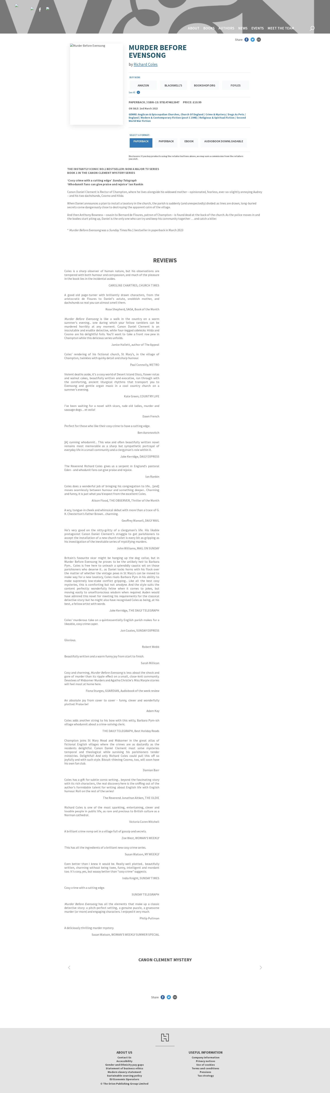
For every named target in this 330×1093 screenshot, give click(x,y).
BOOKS (209, 28)
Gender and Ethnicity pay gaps (124, 1064)
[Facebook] (39, 9)
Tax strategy (205, 1075)
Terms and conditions (205, 1068)
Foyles (236, 85)
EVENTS (257, 28)
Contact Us (124, 1057)
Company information (205, 1057)
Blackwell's (173, 85)
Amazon (143, 85)
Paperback (166, 141)
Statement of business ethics (124, 1068)
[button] (69, 967)
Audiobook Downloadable (223, 141)
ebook (189, 141)
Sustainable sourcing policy (124, 1075)
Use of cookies (205, 1064)
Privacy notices (205, 1061)
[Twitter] (32, 8)
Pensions (205, 1072)
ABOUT (193, 28)
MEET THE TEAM (281, 28)
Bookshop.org (204, 85)
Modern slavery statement (124, 1072)
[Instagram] (47, 8)
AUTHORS (226, 28)
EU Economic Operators (124, 1079)
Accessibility (124, 1061)
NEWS (242, 28)
